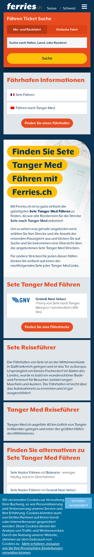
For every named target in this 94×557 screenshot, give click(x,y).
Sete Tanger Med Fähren (50, 211)
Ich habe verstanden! (78, 503)
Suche (47, 58)
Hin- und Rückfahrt (27, 29)
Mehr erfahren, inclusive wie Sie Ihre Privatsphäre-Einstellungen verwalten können (32, 548)
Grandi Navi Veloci (51, 299)
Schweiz (69, 8)
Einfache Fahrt (67, 29)
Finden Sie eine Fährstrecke (47, 327)
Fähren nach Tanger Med (35, 108)
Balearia (53, 473)
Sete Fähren (25, 95)
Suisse (52, 8)
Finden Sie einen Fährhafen (47, 123)
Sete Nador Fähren (25, 473)
